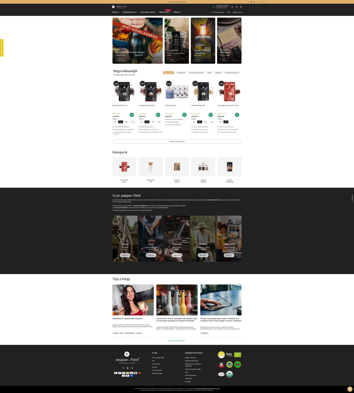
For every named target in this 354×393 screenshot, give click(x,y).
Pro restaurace (157, 370)
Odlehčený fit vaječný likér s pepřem (127, 318)
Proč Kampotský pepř (218, 12)
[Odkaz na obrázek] (124, 166)
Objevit (120, 60)
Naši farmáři (156, 364)
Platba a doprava (190, 357)
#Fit (122, 333)
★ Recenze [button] (352, 198)
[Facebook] (248, 2)
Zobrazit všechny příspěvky (176, 340)
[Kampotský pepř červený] (151, 92)
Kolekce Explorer (170, 105)
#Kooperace (204, 333)
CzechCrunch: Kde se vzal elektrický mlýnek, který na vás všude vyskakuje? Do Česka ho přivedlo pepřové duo (176, 319)
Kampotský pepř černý (119, 105)
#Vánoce (139, 333)
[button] (116, 113)
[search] (232, 7)
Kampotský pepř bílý (198, 105)
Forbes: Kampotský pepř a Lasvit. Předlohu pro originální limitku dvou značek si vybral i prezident (220, 319)
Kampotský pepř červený (147, 105)
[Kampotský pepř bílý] (203, 92)
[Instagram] (254, 2)
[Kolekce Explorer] (177, 92)
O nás (228, 12)
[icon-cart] (241, 7)
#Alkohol (116, 333)
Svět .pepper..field (158, 357)
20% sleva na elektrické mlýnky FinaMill (177, 2)
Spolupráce (188, 378)
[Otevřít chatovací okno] (350, 389)
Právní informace (190, 375)
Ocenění (154, 367)
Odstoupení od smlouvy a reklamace (193, 365)
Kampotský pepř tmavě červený (228, 105)
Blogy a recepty (237, 12)
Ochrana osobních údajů (193, 369)
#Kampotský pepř (129, 333)
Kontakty (188, 381)
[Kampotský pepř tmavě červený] (230, 92)
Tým (153, 361)
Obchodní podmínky (191, 361)
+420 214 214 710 (222, 6)
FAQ (186, 372)
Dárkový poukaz (157, 373)
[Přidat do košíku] (184, 115)
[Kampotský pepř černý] (124, 92)
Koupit (172, 60)
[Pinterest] (251, 2)
